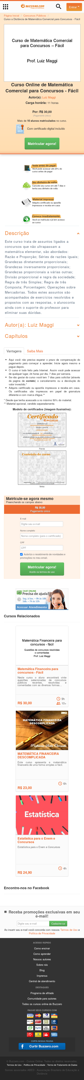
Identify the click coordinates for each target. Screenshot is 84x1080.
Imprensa (42, 975)
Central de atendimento (42, 981)
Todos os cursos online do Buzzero (42, 1004)
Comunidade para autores (42, 998)
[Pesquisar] (58, 6)
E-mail (23, 518)
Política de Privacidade (42, 933)
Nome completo (27, 530)
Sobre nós (42, 965)
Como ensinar (42, 948)
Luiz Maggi (49, 97)
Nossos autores (42, 959)
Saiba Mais (35, 351)
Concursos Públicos (34, 15)
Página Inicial (11, 15)
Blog (42, 970)
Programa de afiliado (42, 993)
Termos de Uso (69, 930)
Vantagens (13, 351)
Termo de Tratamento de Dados (62, 1064)
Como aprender (42, 954)
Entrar (73, 7)
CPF (22, 542)
